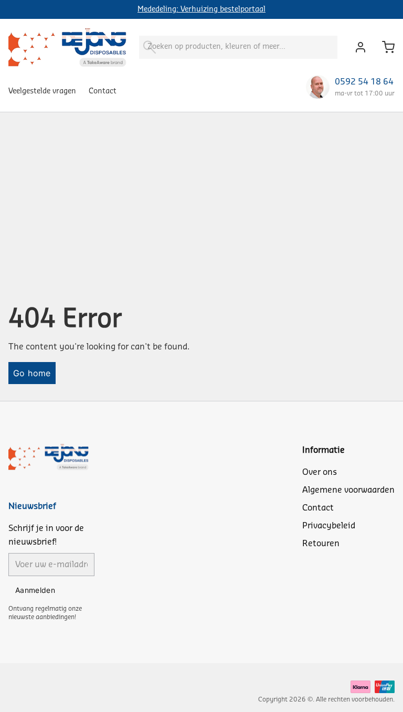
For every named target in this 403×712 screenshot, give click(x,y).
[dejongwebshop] (67, 47)
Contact (102, 91)
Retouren (321, 543)
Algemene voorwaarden (348, 490)
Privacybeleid (328, 526)
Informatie (323, 450)
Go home (32, 373)
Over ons (319, 472)
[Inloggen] (357, 47)
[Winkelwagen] (384, 47)
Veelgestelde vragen (42, 91)
